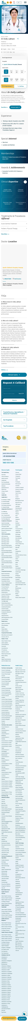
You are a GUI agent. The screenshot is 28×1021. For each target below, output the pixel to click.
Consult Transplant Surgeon (6, 720)
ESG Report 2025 (5, 538)
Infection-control (5, 651)
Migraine (3, 839)
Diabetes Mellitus (19, 732)
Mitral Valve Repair (19, 796)
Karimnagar (17, 534)
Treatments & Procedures (20, 765)
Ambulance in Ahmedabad (4, 958)
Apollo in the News (6, 623)
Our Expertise (4, 951)
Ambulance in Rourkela (6, 1001)
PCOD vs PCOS (18, 685)
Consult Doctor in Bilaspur (5, 757)
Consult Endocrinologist (7, 708)
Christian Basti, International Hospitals (20, 582)
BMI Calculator (18, 943)
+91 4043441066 (9, 456)
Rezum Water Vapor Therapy (19, 867)
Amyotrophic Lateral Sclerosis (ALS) (19, 717)
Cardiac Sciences (5, 860)
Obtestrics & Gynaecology (4, 873)
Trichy (16, 521)
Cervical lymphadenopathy (19, 822)
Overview (4, 474)
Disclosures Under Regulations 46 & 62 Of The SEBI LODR (6, 599)
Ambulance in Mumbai (6, 990)
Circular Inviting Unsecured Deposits (6, 609)
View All (3, 723)
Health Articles (18, 668)
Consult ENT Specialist (6, 693)
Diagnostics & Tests (19, 902)
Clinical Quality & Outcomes (5, 645)
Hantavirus (17, 736)
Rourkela (17, 591)
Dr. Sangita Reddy (5, 507)
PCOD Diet (17, 709)
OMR (16, 480)
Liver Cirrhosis (18, 749)
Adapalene (17, 883)
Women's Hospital (19, 489)
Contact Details (5, 619)
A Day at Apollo (5, 491)
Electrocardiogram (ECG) (20, 916)
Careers (3, 493)
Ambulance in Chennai (6, 967)
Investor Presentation (6, 594)
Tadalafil (17, 896)
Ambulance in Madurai (6, 988)
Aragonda (17, 519)
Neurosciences (5, 863)
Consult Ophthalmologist (7, 701)
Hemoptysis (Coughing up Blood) (20, 811)
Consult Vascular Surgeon (5, 696)
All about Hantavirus (19, 710)
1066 (14, 3)
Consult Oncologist (6, 679)
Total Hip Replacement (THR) (20, 801)
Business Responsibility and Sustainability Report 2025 (7, 562)
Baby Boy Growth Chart (20, 671)
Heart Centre (18, 493)
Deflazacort (17, 887)
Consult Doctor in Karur (7, 772)
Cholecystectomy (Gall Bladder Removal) (20, 779)
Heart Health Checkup (6, 896)
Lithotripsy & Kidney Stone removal (19, 790)
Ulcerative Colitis (5, 852)
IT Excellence (4, 650)
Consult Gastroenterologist (6, 676)
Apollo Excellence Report (7, 528)
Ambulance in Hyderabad (7, 973)
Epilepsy (3, 819)
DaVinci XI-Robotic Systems (19, 846)
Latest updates (5, 642)
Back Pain (4, 803)
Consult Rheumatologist (7, 703)
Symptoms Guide (19, 807)
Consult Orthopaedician (7, 672)
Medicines (17, 881)
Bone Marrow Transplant (20, 719)
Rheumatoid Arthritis (6, 845)
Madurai (17, 513)
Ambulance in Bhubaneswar (4, 963)
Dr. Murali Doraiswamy (6, 517)
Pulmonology (4, 871)
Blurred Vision (4, 805)
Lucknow (17, 556)
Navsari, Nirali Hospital (20, 597)
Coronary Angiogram (19, 912)
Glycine (17, 889)
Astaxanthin (18, 885)
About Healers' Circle (6, 640)
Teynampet (17, 478)
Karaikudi (17, 523)
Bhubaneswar (18, 588)
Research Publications (6, 530)
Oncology (4, 862)
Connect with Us (5, 636)
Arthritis (3, 799)
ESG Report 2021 (5, 543)
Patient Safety (5, 655)
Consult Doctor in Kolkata (7, 740)
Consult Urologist (5, 683)
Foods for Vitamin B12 (20, 694)
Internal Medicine (5, 876)
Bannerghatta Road (19, 500)
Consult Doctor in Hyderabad (5, 731)
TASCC (3, 657)
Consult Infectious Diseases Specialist (6, 713)
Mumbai (17, 560)
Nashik (16, 566)
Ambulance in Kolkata (6, 984)
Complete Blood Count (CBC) (20, 931)
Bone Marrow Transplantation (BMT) (20, 772)
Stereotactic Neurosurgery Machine (20, 876)
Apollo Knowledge (5, 523)
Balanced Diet (18, 687)
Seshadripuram (18, 508)
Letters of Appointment (7, 583)
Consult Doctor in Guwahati (5, 761)
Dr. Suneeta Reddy (5, 503)
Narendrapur (18, 577)
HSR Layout (17, 504)
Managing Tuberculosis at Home (20, 683)
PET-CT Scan (18, 910)
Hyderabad (17, 524)
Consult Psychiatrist (6, 717)
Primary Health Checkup (7, 911)
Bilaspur (17, 590)
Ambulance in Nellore (6, 996)
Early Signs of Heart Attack (19, 674)
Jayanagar (17, 506)
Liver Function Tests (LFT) (19, 927)
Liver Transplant (18, 792)
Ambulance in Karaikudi (6, 979)
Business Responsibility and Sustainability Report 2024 (7, 557)
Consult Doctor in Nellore (7, 786)
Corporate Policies (5, 575)
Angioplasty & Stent (19, 767)
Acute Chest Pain (19, 809)
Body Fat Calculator (19, 946)
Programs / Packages (6, 947)
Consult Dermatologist (6, 706)
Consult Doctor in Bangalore (5, 734)
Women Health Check (6, 924)
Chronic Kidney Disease (7, 808)
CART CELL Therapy (19, 776)
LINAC (16, 861)
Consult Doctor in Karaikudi (5, 769)
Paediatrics (4, 880)
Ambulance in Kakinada (6, 977)
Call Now (21, 86)
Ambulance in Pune (6, 999)
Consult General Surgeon (7, 704)
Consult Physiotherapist (7, 715)
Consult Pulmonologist (6, 688)
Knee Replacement (19, 769)
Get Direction (17, 278)
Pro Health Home (5, 949)
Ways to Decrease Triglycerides (19, 690)
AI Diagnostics (18, 874)
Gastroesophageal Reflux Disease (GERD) (7, 822)
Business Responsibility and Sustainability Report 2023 (7, 547)
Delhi (16, 549)
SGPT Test (17, 921)
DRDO (16, 526)
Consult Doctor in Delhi (7, 742)
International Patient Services (6, 1009)
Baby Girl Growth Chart (20, 669)
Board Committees (6, 573)
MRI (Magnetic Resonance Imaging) (19, 904)
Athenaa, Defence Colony (20, 555)
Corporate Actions (5, 579)
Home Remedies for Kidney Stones (19, 677)
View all (17, 712)
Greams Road (18, 474)
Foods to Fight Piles (19, 700)
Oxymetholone (18, 894)
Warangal (17, 540)
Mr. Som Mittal (5, 513)
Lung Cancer (4, 837)
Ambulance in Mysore (6, 992)
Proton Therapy (18, 803)
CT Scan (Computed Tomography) (19, 908)
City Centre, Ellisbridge (20, 570)
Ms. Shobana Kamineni (6, 505)
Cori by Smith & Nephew (20, 852)
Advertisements (5, 615)
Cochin (17, 496)
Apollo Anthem (5, 478)
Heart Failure (4, 825)
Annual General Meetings (7, 577)
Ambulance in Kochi (6, 982)
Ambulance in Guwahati (7, 971)
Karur (16, 515)
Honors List (4, 532)
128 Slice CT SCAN (19, 870)
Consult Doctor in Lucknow (5, 775)
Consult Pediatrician (6, 690)
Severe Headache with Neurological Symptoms (20, 827)
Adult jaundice (18, 839)
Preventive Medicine (6, 884)
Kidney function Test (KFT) (19, 934)
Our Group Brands (5, 482)
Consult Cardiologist (6, 670)
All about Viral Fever (19, 693)
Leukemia (17, 747)
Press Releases (5, 625)
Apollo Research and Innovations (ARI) (6, 525)
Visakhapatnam (18, 541)
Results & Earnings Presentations (6, 591)
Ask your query (15, 107)
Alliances (3, 485)
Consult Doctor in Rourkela (5, 789)
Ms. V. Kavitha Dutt (6, 515)
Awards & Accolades (6, 484)
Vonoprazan (18, 898)
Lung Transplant (18, 794)
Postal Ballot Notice (6, 581)
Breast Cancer (5, 807)
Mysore (17, 511)
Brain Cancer (18, 721)
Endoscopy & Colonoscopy (18, 919)
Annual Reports (5, 588)
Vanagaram (17, 476)
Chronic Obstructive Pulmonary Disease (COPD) (6, 812)
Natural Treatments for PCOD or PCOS (20, 706)
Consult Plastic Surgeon (7, 699)
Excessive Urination (19, 814)
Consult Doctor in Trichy (7, 792)
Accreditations (5, 648)
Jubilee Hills (18, 532)
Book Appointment (8, 1018)
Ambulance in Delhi (6, 969)
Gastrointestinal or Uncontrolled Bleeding (20, 836)
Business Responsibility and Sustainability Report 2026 (7, 568)
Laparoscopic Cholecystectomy (19, 782)
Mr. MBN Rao (4, 511)
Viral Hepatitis (5, 854)
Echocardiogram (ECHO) (20, 914)
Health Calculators (19, 941)
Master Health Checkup (7, 899)
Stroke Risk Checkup (6, 928)
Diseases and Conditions (20, 714)
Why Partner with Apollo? (7, 635)
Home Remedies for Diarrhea (19, 702)
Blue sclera (17, 833)
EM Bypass (17, 575)
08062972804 (7, 278)
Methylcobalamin (19, 892)
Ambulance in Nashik (6, 994)
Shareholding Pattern (6, 603)
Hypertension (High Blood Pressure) (6, 829)
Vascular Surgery (5, 878)
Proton (16, 495)
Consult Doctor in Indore (7, 763)
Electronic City (18, 502)
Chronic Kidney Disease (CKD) (20, 726)
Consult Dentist (5, 710)
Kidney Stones (5, 835)
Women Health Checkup (7, 897)
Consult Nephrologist (6, 681)
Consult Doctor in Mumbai (5, 738)
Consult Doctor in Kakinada (5, 766)
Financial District (19, 528)
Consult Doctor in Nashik (7, 783)
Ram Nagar (17, 545)
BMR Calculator (18, 944)
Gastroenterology (5, 865)
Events (3, 627)
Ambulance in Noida (6, 997)
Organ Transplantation (6, 869)
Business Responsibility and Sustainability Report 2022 (7, 552)
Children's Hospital (19, 487)
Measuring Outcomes (6, 653)
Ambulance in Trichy (6, 1003)
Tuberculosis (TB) (5, 850)
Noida (16, 553)
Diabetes (3, 817)
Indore (16, 558)
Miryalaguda (18, 536)
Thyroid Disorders (5, 848)
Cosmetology (4, 882)
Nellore (17, 517)
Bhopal (16, 593)
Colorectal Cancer (19, 729)
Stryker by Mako (18, 854)
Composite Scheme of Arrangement (6, 612)
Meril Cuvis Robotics (19, 850)
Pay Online (4, 1012)
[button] (3, 71)
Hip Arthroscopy (18, 798)
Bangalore (17, 498)
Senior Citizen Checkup (7, 903)
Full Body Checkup (5, 901)
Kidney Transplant (19, 787)
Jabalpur (17, 595)
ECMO (16, 863)
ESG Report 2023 (5, 541)
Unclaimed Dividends (6, 606)
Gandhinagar (18, 571)
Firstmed (17, 485)
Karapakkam (17, 491)
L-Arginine (17, 890)
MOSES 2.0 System (19, 865)
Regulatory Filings (5, 596)
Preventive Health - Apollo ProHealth (6, 944)
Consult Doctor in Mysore (7, 781)
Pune (16, 564)
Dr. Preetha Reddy (5, 501)
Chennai (17, 472)
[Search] (11, 2)
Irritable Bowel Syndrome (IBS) (7, 833)
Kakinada (17, 547)
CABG (16, 774)
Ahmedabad (18, 568)
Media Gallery (4, 629)
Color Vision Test (19, 948)
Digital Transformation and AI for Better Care (6, 660)
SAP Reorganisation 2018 (7, 617)
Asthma (3, 801)
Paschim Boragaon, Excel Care (20, 585)
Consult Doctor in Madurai (5, 778)
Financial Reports (5, 587)
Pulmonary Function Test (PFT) (20, 924)
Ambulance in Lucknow (6, 986)
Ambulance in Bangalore (7, 960)
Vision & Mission (5, 476)
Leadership (4, 480)
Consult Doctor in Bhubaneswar (5, 754)
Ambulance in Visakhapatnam (5, 1006)
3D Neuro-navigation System (19, 856)
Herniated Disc (5, 826)
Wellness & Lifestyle (19, 937)
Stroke (3, 846)
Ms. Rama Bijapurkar (6, 519)
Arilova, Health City (19, 543)
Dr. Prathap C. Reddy (6, 499)
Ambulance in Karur (6, 981)
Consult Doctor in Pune (7, 744)
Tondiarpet (17, 481)
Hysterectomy (18, 785)
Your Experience (5, 953)
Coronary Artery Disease (7, 816)
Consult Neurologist (6, 674)
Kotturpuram (18, 483)
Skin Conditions (18, 758)
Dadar (16, 562)
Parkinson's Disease (6, 843)
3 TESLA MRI (18, 859)
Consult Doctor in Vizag (7, 794)
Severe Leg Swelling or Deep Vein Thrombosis (20, 831)
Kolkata (17, 573)
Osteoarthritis (18, 750)
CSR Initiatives (5, 536)
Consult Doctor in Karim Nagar (7, 747)
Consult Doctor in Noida (7, 784)
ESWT (16, 872)
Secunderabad (18, 538)
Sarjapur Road (18, 510)
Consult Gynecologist (6, 692)
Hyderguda (17, 530)
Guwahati (17, 579)
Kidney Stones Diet (19, 680)
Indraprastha (18, 551)
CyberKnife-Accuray (19, 848)
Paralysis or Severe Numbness (19, 819)
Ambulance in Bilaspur (6, 966)
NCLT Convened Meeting (7, 605)
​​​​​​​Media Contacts (5, 630)
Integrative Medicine (6, 886)
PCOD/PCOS (4, 841)
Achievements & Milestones (5, 488)
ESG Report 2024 (5, 540)
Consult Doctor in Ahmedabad (5, 750)
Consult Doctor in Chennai (5, 727)
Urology (3, 867)
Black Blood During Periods (19, 697)
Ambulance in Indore (6, 975)
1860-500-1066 (8, 463)
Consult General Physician (5, 685)
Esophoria (17, 825)
